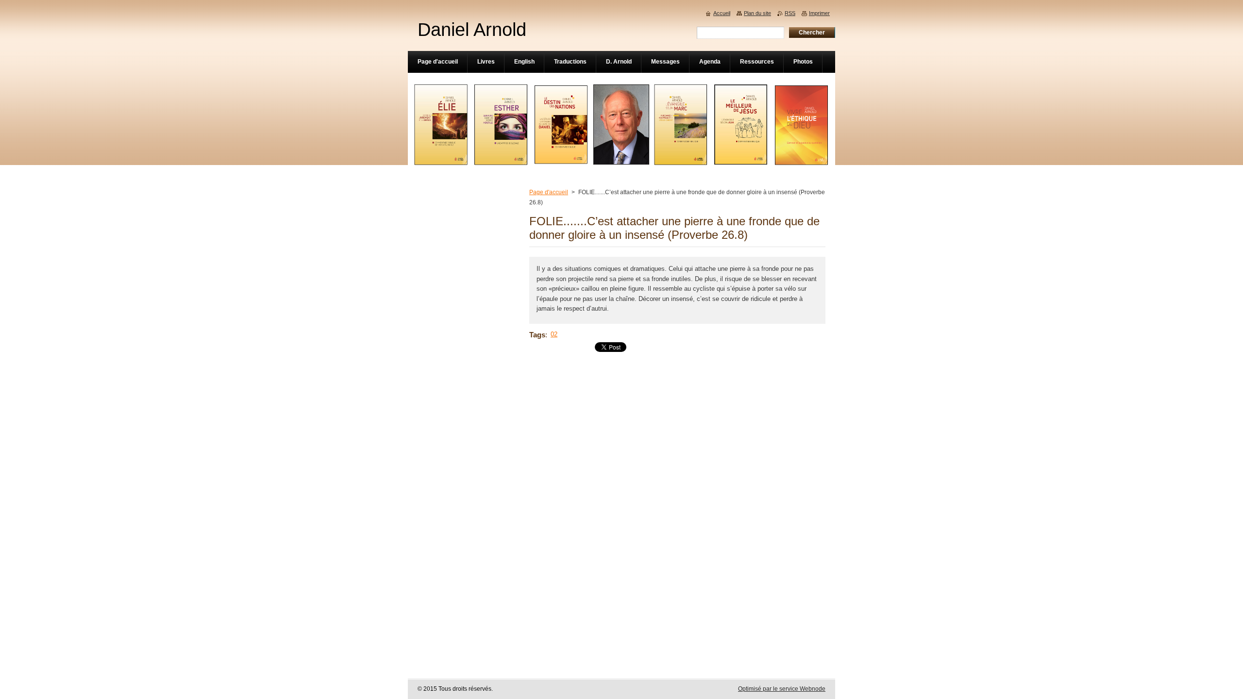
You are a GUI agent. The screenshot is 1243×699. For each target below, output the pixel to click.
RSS (790, 13)
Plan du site (757, 13)
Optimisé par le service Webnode (781, 689)
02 (554, 334)
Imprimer (819, 13)
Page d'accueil (548, 192)
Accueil (721, 13)
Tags (537, 335)
